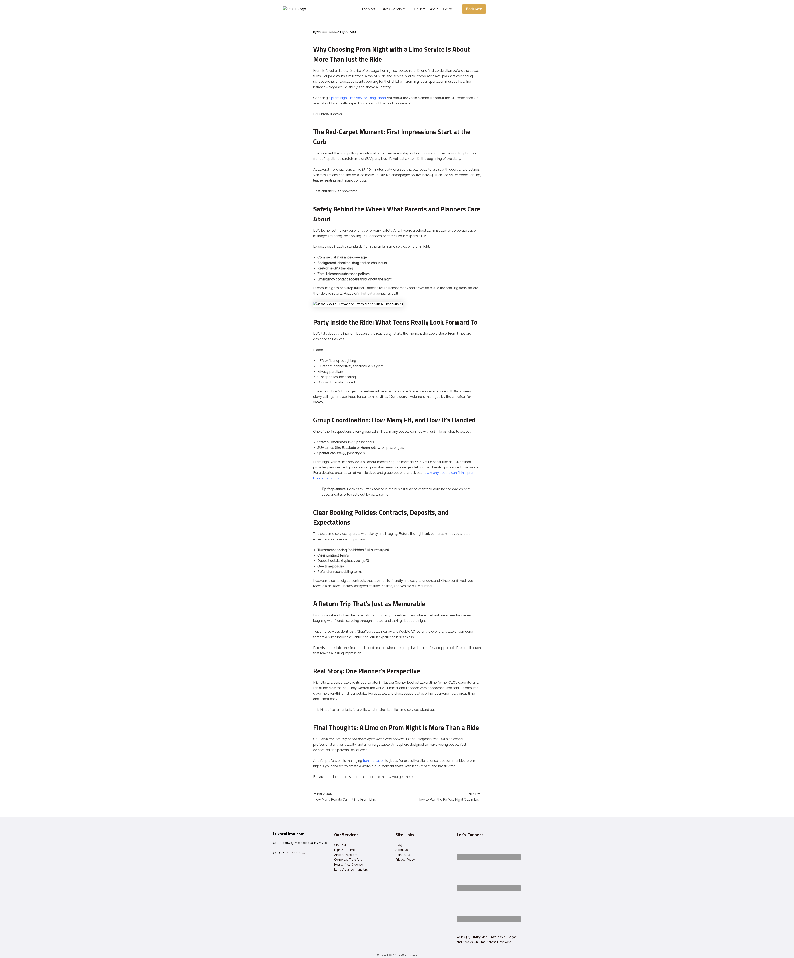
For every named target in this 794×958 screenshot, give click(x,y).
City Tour (340, 845)
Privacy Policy (405, 859)
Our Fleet (419, 9)
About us (401, 850)
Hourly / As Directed (348, 864)
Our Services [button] (366, 9)
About (434, 9)
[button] (368, 9)
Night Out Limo (344, 850)
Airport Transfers (345, 854)
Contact (448, 9)
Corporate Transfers (348, 859)
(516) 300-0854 (295, 853)
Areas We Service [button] (394, 9)
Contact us (402, 854)
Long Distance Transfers (351, 869)
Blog (398, 845)
